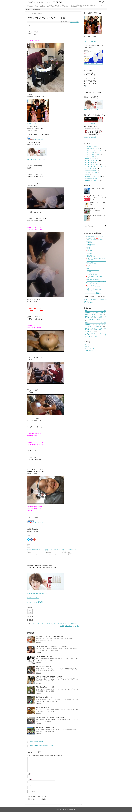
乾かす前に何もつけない (92, 263)
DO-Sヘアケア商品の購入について (36, 159)
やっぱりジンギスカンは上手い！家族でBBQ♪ (50, 717)
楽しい (77, 623)
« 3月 (85, 87)
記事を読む (38, 642)
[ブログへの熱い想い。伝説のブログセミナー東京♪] (31, 649)
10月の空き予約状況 (91, 285)
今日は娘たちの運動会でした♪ (45, 727)
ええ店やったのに (90, 248)
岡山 (73, 623)
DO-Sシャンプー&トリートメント (94, 150)
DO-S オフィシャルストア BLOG (44, 2)
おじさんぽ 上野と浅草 (92, 274)
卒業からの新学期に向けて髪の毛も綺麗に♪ (49, 677)
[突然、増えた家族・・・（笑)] (31, 690)
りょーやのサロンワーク (92, 160)
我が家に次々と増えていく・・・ (46, 697)
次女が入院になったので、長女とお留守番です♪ (50, 636)
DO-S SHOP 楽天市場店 (35, 602)
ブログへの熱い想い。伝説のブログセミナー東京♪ (51, 646)
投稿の (88, 346)
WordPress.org (89, 350)
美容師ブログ (68, 626)
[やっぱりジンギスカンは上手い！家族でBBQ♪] (31, 720)
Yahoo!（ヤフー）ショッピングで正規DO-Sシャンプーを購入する (98, 197)
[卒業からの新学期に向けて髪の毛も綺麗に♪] (31, 680)
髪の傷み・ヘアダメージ (92, 180)
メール (29, 779)
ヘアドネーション (90, 273)
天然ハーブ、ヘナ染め (91, 172)
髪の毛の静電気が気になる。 (38, 741)
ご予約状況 (89, 265)
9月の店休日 (89, 253)
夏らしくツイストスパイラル (93, 270)
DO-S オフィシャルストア (91, 110)
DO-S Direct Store (33, 598)
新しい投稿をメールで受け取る (37, 799)
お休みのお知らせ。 (91, 242)
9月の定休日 (89, 271)
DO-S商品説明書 (89, 156)
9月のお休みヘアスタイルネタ (93, 283)
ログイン (87, 344)
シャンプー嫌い (58, 623)
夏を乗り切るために (91, 256)
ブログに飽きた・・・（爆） (45, 656)
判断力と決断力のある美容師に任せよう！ (41, 745)
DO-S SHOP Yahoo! (89, 123)
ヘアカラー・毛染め (90, 168)
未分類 (87, 174)
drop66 (77, 626)
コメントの (89, 348)
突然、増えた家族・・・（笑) (45, 687)
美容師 (62, 626)
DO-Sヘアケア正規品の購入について (35, 9)
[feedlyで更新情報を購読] (100, 2)
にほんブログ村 (31, 123)
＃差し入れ (89, 266)
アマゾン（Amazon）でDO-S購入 (94, 166)
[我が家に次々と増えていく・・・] (31, 700)
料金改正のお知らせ (91, 244)
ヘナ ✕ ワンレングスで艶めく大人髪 (94, 276)
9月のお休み (89, 250)
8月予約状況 (89, 252)
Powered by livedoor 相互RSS (93, 293)
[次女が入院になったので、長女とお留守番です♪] (31, 639)
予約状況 (89, 247)
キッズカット (34, 623)
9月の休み (89, 245)
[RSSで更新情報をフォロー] (103, 2)
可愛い (68, 623)
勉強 (64, 623)
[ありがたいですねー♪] (31, 710)
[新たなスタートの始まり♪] (31, 670)
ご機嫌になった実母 (91, 238)
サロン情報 (89, 255)
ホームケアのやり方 (90, 170)
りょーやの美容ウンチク (92, 164)
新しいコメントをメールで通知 (37, 796)
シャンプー (41, 623)
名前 (29, 774)
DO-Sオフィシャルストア (92, 148)
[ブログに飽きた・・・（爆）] (31, 660)
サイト (29, 785)
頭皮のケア (89, 268)
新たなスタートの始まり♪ (44, 666)
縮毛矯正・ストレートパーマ (93, 176)
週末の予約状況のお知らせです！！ (94, 279)
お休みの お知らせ (91, 277)
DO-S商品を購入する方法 (97, 188)
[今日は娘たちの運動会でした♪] (31, 730)
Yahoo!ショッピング (90, 158)
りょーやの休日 (74, 22)
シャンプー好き (49, 623)
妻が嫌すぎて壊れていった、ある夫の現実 (94, 236)
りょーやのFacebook (89, 41)
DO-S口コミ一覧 (89, 152)
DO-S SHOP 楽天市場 (90, 137)
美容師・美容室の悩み (91, 178)
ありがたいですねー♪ (42, 707)
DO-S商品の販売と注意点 (92, 154)
